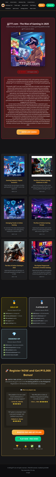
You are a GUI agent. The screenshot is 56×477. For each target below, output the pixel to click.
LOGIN (42, 5)
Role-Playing (33, 5)
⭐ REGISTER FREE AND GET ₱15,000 (28, 432)
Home (6, 2)
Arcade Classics (31, 2)
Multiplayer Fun (8, 5)
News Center (33, 8)
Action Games (13, 2)
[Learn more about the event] (28, 11)
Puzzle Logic (17, 5)
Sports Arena (16, 8)
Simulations (8, 8)
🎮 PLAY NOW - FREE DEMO (28, 439)
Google (28, 472)
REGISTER (50, 5)
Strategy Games (24, 8)
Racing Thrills (25, 5)
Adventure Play (22, 2)
